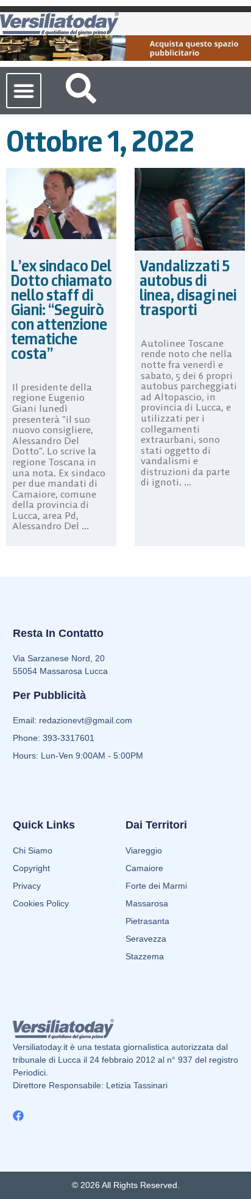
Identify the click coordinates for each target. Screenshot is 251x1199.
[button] (23, 90)
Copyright (31, 868)
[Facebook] (18, 1115)
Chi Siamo (32, 850)
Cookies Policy (41, 903)
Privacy (27, 886)
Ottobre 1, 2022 (100, 141)
